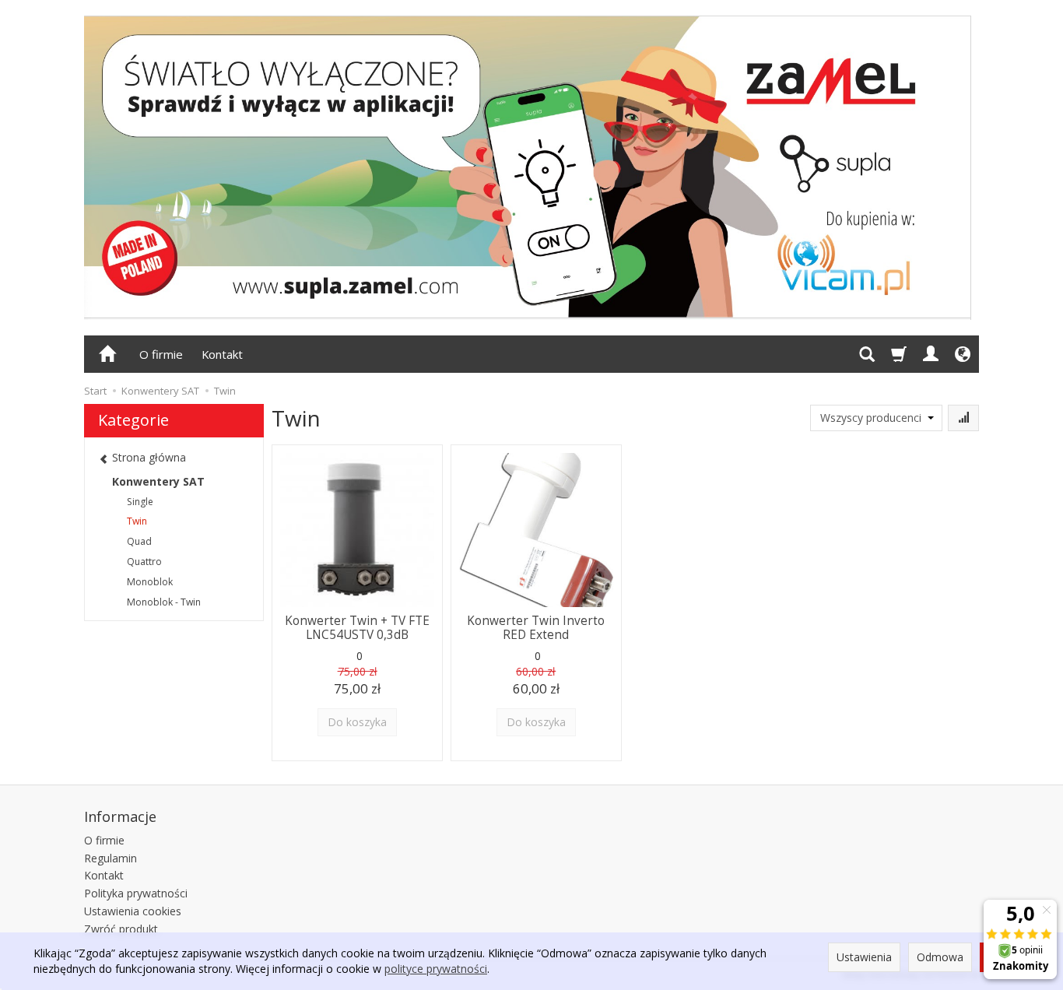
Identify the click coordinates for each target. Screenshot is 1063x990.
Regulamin (110, 858)
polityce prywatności (435, 968)
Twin (137, 521)
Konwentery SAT (158, 481)
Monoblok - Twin (164, 602)
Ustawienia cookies (132, 911)
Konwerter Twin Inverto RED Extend (536, 628)
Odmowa (940, 957)
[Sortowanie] (963, 418)
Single (140, 501)
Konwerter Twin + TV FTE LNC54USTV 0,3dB (357, 628)
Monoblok (150, 581)
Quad (139, 541)
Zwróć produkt (121, 929)
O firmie (161, 354)
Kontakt (222, 354)
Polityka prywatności (136, 893)
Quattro (144, 561)
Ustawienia (864, 957)
